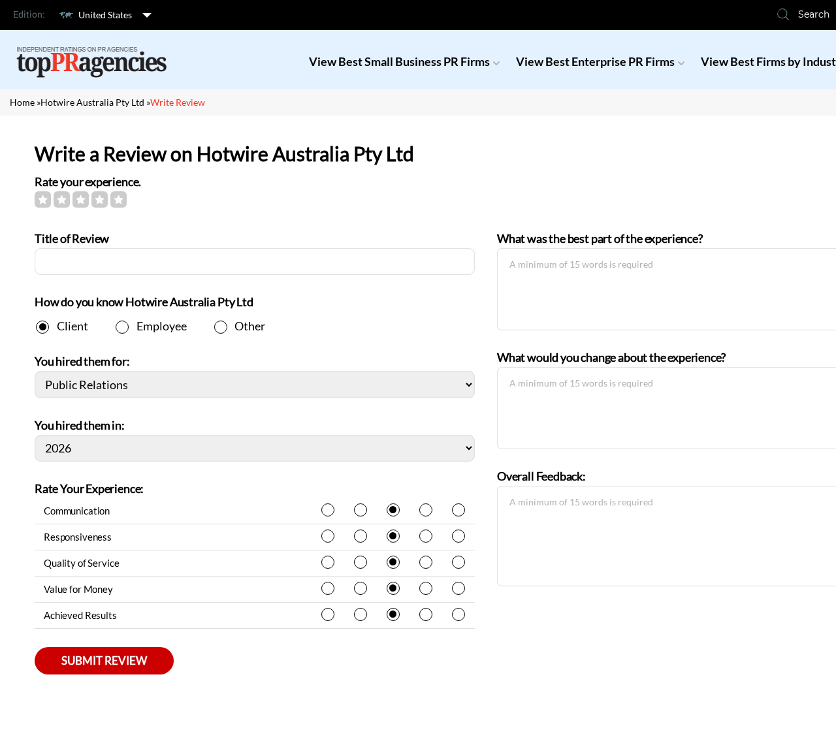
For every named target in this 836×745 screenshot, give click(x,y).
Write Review (177, 102)
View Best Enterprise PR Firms (595, 61)
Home (22, 102)
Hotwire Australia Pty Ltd (92, 102)
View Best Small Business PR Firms (399, 61)
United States (105, 14)
